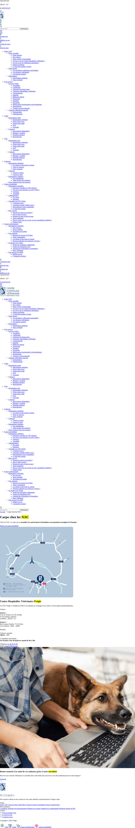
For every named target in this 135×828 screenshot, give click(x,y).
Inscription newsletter (20, 231)
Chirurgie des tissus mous (21, 89)
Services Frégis (13, 84)
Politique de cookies (33, 808)
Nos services (8, 82)
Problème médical (19, 135)
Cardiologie (16, 87)
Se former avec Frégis (15, 243)
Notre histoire (17, 55)
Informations (12, 76)
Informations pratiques (20, 78)
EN (1, 33)
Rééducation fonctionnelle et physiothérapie (27, 104)
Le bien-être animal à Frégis (22, 66)
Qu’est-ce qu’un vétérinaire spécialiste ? (26, 63)
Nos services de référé (15, 252)
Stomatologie (17, 106)
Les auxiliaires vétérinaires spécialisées (25, 70)
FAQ (14, 125)
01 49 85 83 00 (5, 8)
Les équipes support (19, 74)
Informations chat (14, 140)
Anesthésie (16, 85)
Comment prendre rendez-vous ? (23, 205)
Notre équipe (12, 68)
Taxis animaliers (18, 218)
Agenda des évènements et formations (25, 248)
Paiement (16, 199)
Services (11, 805)
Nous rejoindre (18, 80)
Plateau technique (18, 65)
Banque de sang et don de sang (23, 216)
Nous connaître (13, 53)
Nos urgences (13, 233)
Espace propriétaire (10, 184)
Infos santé (18, 805)
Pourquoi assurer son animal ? (23, 212)
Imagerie (15, 95)
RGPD (73, 808)
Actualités (16, 193)
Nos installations (18, 178)
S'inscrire (3, 779)
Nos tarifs (16, 197)
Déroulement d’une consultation (23, 207)
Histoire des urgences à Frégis (23, 235)
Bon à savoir (12, 211)
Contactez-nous (7, 817)
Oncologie (16, 103)
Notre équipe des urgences (21, 180)
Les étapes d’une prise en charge (23, 165)
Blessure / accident (19, 133)
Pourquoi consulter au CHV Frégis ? (25, 188)
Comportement (18, 93)
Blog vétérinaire (18, 250)
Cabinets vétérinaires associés (18, 110)
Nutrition (16, 101)
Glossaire (16, 127)
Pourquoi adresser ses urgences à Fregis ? (26, 241)
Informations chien (14, 118)
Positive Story (17, 222)
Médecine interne (18, 97)
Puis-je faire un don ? (20, 214)
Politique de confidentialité (50, 808)
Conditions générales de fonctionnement (13, 808)
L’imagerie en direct (19, 256)
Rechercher (24, 29)
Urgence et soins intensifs (21, 108)
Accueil (2, 512)
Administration (13, 195)
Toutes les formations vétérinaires (24, 245)
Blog (23, 805)
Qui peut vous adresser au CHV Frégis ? (26, 190)
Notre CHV (8, 51)
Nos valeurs (17, 57)
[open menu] (1, 10)
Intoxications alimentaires (21, 131)
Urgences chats (18, 175)
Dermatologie (17, 112)
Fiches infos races (18, 121)
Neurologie (16, 99)
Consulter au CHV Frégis (17, 201)
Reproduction (17, 137)
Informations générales (20, 120)
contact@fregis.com (11, 646)
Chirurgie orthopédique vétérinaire (24, 91)
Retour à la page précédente (9, 526)
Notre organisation (19, 237)
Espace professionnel (11, 224)
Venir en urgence (18, 167)
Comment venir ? (18, 203)
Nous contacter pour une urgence (19, 182)
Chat (5, 139)
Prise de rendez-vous (9, 813)
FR (1, 31)
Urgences (11, 129)
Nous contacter (18, 169)
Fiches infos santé (18, 123)
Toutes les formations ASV (22, 247)
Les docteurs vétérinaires (21, 72)
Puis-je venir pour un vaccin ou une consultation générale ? (32, 220)
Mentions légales (64, 808)
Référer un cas (17, 254)
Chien (6, 116)
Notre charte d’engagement (22, 59)
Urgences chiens (18, 173)
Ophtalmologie (18, 114)
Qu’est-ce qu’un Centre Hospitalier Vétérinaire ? (29, 61)
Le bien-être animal (19, 209)
